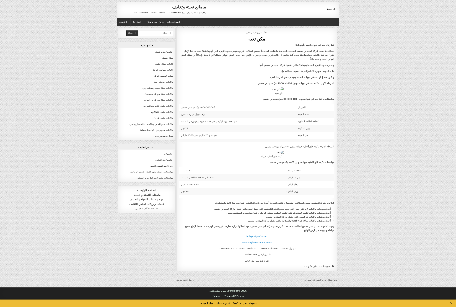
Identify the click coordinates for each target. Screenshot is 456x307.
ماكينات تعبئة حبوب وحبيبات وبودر (157, 88)
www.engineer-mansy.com (257, 242)
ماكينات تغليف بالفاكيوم (162, 112)
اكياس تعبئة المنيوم (164, 159)
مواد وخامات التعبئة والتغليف (147, 199)
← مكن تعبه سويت (185, 279)
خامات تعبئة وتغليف (164, 64)
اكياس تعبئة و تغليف (164, 51)
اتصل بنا (137, 22)
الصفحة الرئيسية (146, 190)
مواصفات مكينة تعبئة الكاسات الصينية (155, 177)
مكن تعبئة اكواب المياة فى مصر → (320, 279)
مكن (315, 266)
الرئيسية (331, 9)
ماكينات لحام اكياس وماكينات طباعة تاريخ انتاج (151, 124)
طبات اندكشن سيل (146, 208)
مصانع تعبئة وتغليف (189, 6)
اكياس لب (168, 153)
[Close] (451, 303)
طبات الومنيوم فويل (163, 75)
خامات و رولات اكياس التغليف (146, 203)
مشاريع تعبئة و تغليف (254, 32)
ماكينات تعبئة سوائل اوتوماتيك (158, 94)
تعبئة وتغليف (167, 57)
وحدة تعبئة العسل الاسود (161, 165)
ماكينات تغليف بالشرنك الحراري (158, 106)
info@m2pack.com (256, 236)
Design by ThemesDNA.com (228, 296)
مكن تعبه (256, 38)
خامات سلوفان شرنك (163, 69)
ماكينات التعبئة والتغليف (147, 194)
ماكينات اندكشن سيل (163, 82)
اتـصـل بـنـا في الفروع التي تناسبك (163, 22)
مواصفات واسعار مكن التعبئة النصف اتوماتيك (151, 171)
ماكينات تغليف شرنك (163, 118)
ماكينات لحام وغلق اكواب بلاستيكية (156, 130)
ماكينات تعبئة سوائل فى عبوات (158, 100)
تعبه (320, 266)
